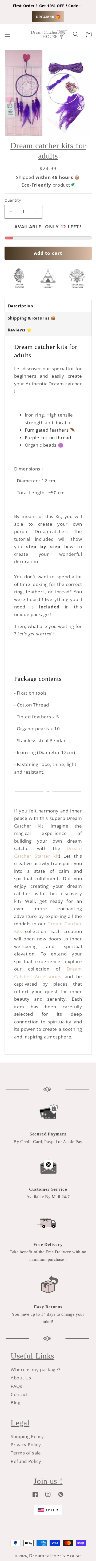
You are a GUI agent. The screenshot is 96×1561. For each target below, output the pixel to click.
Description (20, 305)
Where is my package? (35, 1369)
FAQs (16, 1386)
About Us (21, 1378)
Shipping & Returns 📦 (32, 318)
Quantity (13, 200)
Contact (19, 1394)
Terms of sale (26, 1453)
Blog (16, 1403)
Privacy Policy (26, 1445)
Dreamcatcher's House (55, 1556)
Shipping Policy (27, 1436)
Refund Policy (26, 1461)
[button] (7, 34)
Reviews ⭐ (20, 329)
